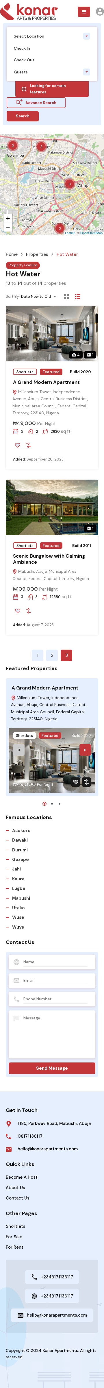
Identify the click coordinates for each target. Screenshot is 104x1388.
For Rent (14, 1247)
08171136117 (30, 1136)
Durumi (20, 850)
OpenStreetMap (91, 232)
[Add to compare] (28, 445)
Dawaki (20, 840)
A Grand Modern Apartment (46, 382)
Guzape (20, 859)
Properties (37, 254)
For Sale (14, 1237)
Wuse (18, 917)
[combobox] (52, 36)
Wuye (18, 927)
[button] (84, 12)
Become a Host (22, 1177)
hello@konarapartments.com (48, 1149)
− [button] (8, 227)
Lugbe (18, 888)
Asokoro (21, 830)
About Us (15, 1188)
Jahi (16, 869)
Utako (18, 908)
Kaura (18, 879)
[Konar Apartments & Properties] (29, 11)
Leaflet (70, 232)
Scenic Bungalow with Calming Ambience (49, 559)
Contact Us (17, 1198)
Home (12, 254)
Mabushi (21, 898)
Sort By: (13, 296)
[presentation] (19, 750)
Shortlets (25, 371)
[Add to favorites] (17, 445)
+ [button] (8, 218)
